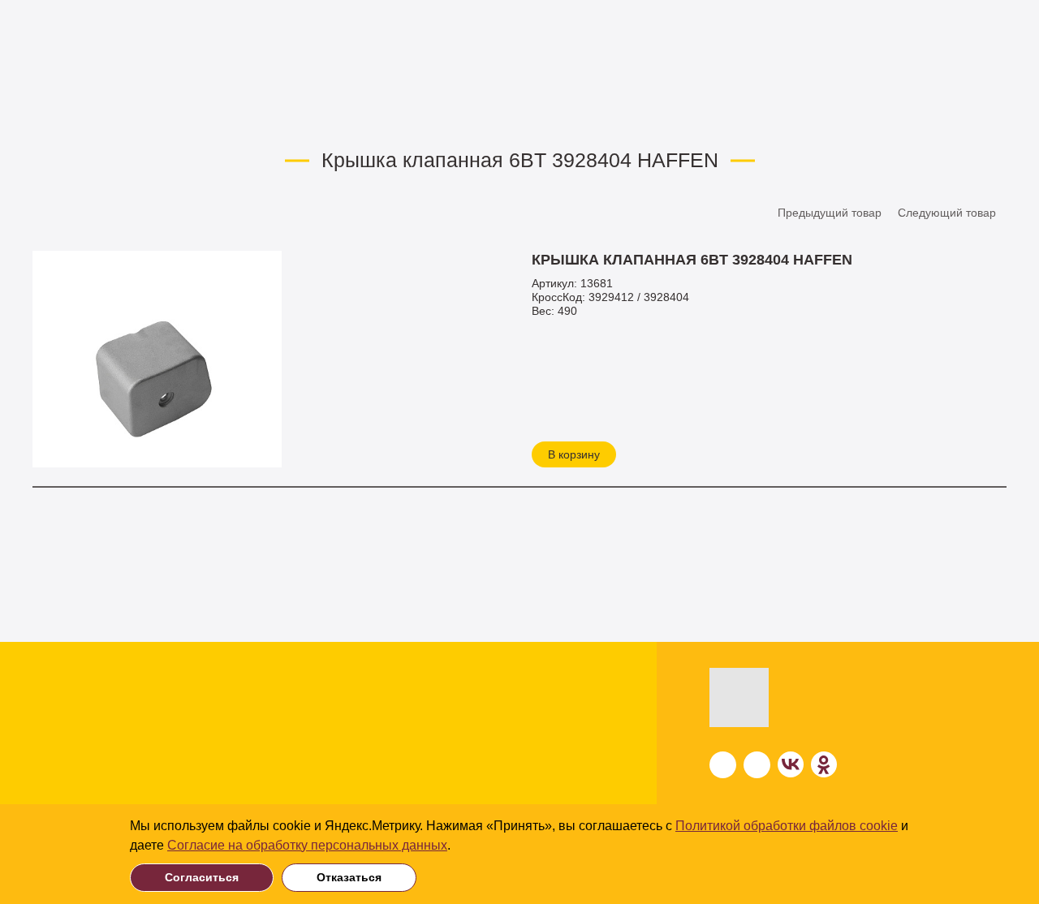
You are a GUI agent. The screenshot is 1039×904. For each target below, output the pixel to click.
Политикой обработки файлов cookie (786, 826)
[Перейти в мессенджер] (722, 764)
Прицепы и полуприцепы (159, 785)
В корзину (574, 454)
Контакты (532, 797)
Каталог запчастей (221, 114)
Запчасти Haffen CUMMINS (366, 114)
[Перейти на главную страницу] (780, 697)
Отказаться (349, 877)
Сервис (525, 766)
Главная (54, 114)
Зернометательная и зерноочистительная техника (170, 751)
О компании (541, 704)
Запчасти (124, 114)
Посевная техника (138, 701)
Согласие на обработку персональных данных (307, 845)
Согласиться (202, 877)
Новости (529, 735)
